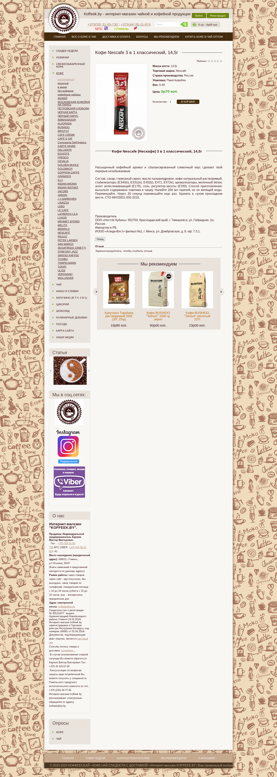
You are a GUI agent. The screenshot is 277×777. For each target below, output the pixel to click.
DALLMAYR (65, 149)
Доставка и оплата (116, 36)
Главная (60, 36)
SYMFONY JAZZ (68, 251)
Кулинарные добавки (71, 317)
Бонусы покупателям (133, 758)
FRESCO (63, 157)
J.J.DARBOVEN (67, 198)
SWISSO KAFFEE (68, 255)
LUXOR (62, 217)
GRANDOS (64, 176)
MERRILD (64, 229)
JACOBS (63, 191)
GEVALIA (63, 161)
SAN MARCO (65, 244)
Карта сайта (65, 330)
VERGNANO (65, 274)
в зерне (62, 87)
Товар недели (96, 758)
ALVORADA (65, 123)
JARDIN (62, 195)
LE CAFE (63, 210)
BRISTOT (63, 131)
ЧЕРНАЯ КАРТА (67, 112)
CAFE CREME (66, 134)
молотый (63, 83)
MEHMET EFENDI (69, 221)
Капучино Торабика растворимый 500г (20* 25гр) (119, 316)
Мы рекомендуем (166, 36)
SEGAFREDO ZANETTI (72, 247)
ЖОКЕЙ (62, 98)
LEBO (61, 206)
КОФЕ (60, 732)
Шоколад (62, 310)
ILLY (60, 180)
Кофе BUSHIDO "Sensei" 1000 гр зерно (158, 316)
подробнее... (68, 650)
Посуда (61, 324)
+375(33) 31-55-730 (103, 24)
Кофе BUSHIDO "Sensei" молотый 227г (197, 316)
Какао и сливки (67, 291)
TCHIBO (63, 259)
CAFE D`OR (65, 138)
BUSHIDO (64, 127)
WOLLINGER (65, 277)
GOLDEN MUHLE (68, 164)
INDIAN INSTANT (68, 187)
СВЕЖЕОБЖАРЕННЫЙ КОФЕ (70, 65)
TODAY (62, 266)
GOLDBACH (65, 168)
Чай (58, 284)
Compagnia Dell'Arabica (72, 142)
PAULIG (62, 236)
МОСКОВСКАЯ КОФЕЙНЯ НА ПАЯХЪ (74, 103)
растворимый (66, 79)
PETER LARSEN (67, 240)
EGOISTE (63, 153)
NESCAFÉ (64, 232)
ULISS (61, 270)
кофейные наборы (69, 94)
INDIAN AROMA (67, 183)
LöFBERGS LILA (68, 213)
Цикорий (62, 304)
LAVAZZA (63, 202)
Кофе (60, 73)
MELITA (62, 225)
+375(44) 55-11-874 (136, 24)
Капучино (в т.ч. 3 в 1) (71, 297)
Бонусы (142, 36)
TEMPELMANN (67, 262)
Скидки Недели (67, 50)
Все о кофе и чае (84, 36)
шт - (208, 24)
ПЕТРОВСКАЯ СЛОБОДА (73, 108)
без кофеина (65, 90)
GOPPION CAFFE (68, 172)
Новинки (62, 57)
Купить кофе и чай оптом (204, 36)
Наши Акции (65, 337)
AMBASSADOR (67, 119)
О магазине (138, 45)
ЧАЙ (58, 738)
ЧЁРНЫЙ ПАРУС (68, 116)
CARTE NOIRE (67, 146)
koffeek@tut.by (66, 606)
